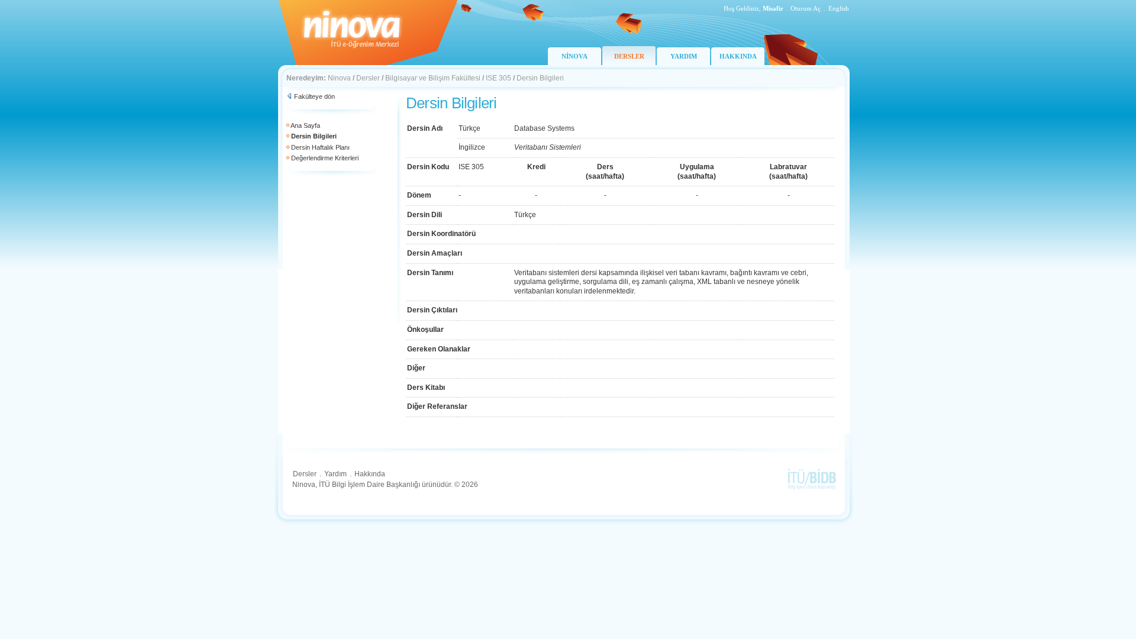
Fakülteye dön (314, 96)
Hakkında (369, 474)
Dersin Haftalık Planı (320, 147)
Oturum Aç (805, 8)
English (838, 8)
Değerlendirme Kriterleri (325, 158)
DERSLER (629, 56)
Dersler (368, 78)
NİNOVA (574, 56)
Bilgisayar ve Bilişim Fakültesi (432, 78)
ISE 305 (498, 78)
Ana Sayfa (305, 125)
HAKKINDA (738, 56)
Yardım (335, 474)
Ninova (339, 78)
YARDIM (683, 56)
